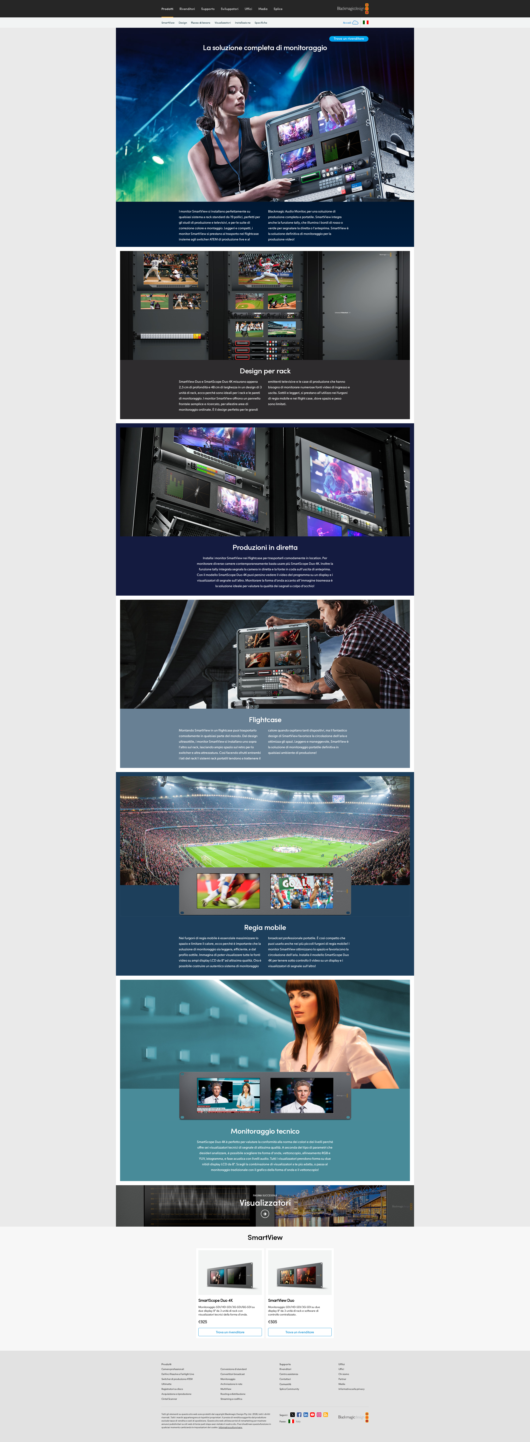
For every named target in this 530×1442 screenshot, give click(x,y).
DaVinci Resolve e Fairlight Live (177, 1374)
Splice (278, 9)
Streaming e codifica (231, 1398)
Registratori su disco (172, 1388)
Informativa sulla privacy (351, 1388)
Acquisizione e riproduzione (176, 1393)
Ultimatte (166, 1383)
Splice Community (289, 1388)
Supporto (208, 9)
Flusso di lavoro (200, 22)
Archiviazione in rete (231, 1383)
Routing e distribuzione (232, 1393)
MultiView (225, 1388)
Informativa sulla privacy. (230, 1427)
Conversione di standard (233, 1369)
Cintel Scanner (169, 1398)
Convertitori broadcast (232, 1374)
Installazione (243, 22)
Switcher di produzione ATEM (177, 1378)
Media (262, 9)
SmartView (168, 22)
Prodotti (167, 9)
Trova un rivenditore (349, 38)
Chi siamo (343, 1374)
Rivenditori (187, 9)
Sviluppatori (229, 9)
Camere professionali (172, 1369)
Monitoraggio (227, 1378)
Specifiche (261, 22)
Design (183, 22)
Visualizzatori (223, 22)
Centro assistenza (288, 1374)
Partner (342, 1378)
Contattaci (285, 1378)
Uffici (248, 9)
